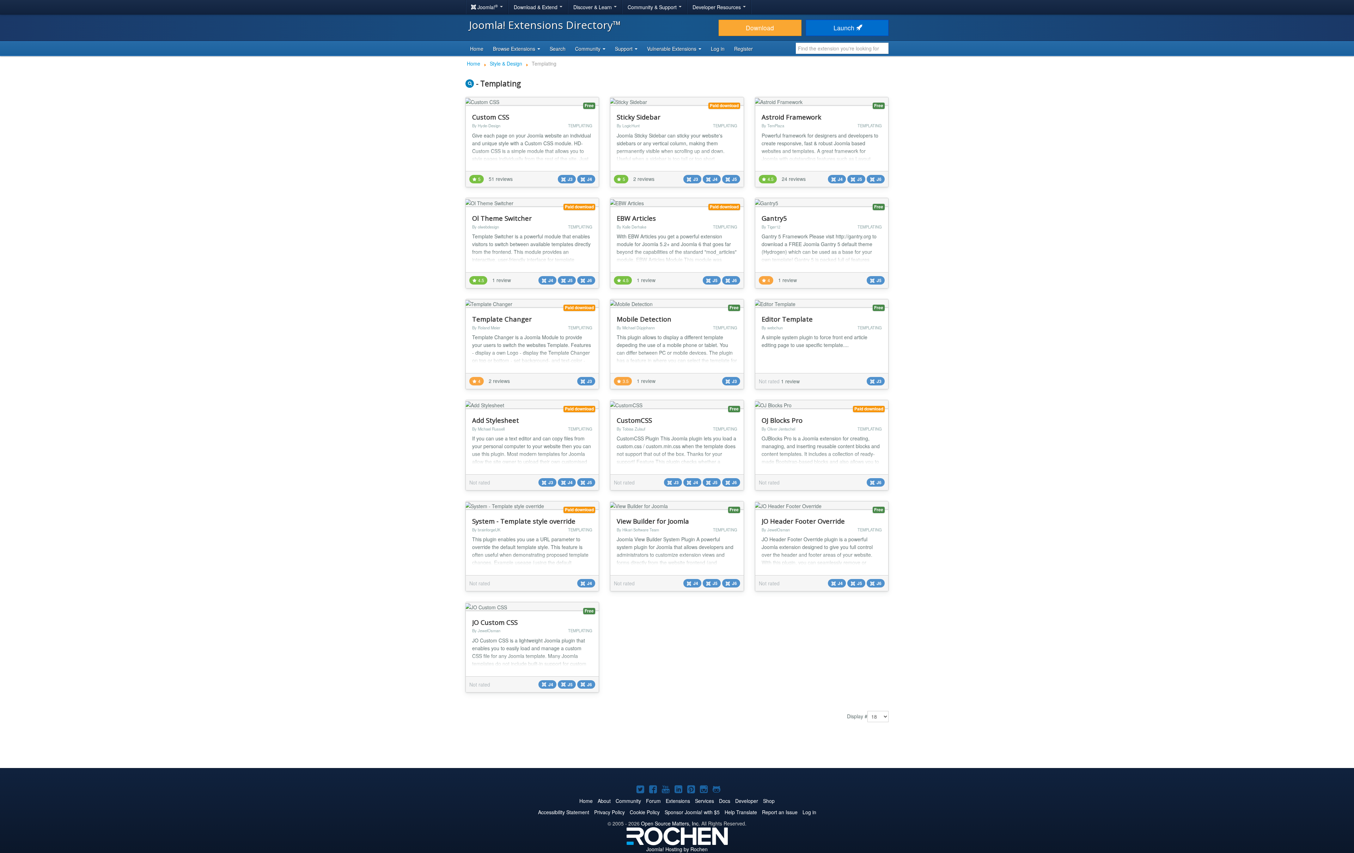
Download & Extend (536, 7)
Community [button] (588, 48)
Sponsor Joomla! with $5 (692, 812)
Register (743, 48)
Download (760, 27)
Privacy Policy (609, 812)
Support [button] (624, 48)
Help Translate (741, 812)
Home (476, 48)
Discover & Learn (593, 7)
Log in (718, 48)
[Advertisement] (677, 747)
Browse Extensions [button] (515, 48)
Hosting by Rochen (677, 849)
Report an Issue (780, 812)
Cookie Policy (645, 812)
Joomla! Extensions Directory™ (545, 25)
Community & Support (653, 7)
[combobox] (842, 48)
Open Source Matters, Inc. (670, 823)
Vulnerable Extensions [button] (672, 48)
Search (558, 48)
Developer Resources (717, 7)
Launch (845, 27)
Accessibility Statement (563, 812)
